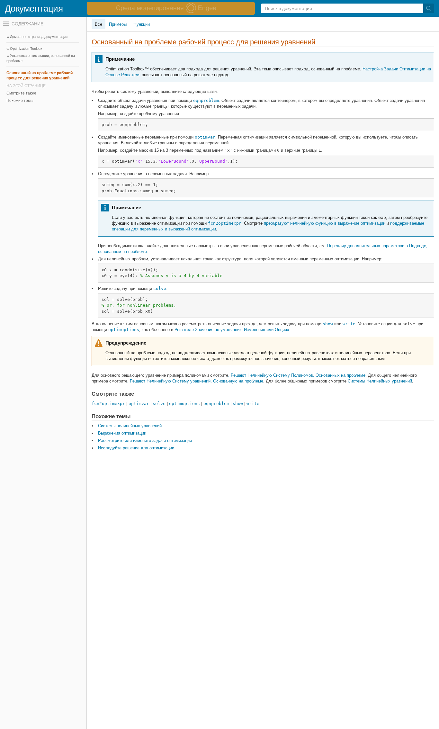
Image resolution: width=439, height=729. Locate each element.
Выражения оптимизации (122, 433)
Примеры (118, 24)
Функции (141, 24)
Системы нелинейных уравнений (130, 425)
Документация (34, 9)
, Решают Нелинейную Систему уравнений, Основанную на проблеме (195, 381)
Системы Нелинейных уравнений (380, 381)
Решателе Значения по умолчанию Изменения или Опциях (232, 329)
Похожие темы (19, 100)
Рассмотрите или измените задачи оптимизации (145, 440)
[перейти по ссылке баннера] (171, 8)
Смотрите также (21, 93)
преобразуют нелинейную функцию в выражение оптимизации (324, 223)
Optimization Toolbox (26, 48)
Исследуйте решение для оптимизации (136, 448)
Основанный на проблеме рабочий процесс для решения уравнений (39, 75)
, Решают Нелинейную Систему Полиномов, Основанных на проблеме (296, 375)
